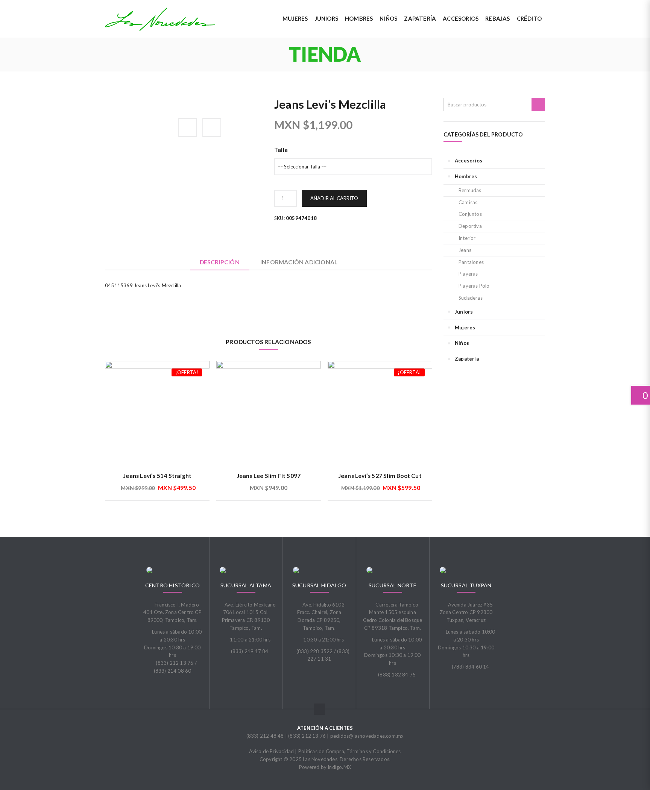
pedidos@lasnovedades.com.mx (367, 736)
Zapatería (467, 359)
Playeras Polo (474, 286)
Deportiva (470, 226)
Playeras (468, 274)
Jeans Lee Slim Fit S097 (269, 475)
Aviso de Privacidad (271, 751)
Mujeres (465, 327)
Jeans (465, 250)
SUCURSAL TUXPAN (466, 585)
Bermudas (470, 190)
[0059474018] (143, 102)
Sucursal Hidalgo (319, 585)
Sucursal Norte (392, 585)
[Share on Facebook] (187, 127)
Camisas (468, 202)
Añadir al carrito (334, 198)
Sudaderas (471, 298)
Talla (281, 149)
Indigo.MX (339, 767)
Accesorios (468, 161)
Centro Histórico (172, 585)
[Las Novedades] (160, 19)
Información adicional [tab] (298, 262)
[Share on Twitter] (211, 127)
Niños (462, 343)
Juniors (464, 312)
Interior (467, 238)
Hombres (466, 176)
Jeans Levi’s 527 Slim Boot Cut (380, 475)
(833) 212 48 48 (265, 736)
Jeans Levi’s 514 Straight (157, 475)
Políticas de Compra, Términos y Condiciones (349, 751)
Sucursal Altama (245, 585)
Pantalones (471, 262)
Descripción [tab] (220, 262)
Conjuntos (470, 214)
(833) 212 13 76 (307, 736)
